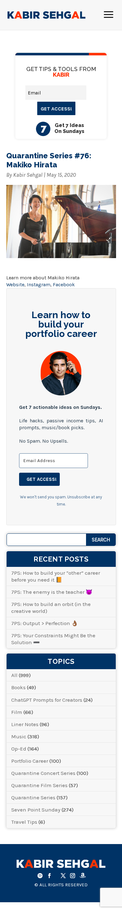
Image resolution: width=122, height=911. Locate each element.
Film (16, 712)
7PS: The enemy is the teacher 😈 (51, 592)
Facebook (64, 285)
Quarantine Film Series (39, 785)
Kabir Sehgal (28, 174)
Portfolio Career (29, 761)
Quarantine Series (33, 797)
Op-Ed (18, 749)
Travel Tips (24, 822)
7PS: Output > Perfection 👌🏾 (44, 623)
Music (18, 736)
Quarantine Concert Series (43, 773)
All (14, 675)
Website (15, 285)
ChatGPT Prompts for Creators (46, 700)
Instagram (38, 285)
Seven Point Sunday (35, 810)
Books (18, 687)
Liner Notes (24, 724)
